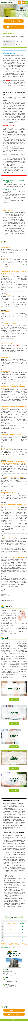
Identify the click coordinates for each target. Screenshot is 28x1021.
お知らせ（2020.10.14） (8, 946)
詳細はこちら (14, 699)
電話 (5, 586)
